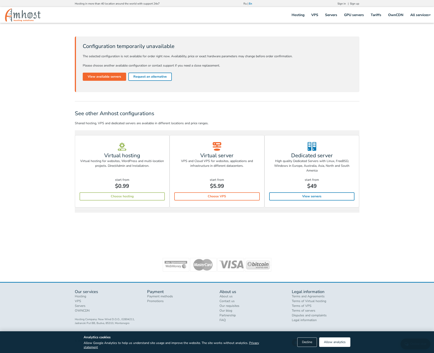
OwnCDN (395, 14)
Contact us (227, 301)
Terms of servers (303, 310)
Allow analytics (335, 342)
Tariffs (376, 14)
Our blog (225, 310)
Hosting (298, 14)
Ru (245, 3)
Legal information (304, 320)
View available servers (104, 76)
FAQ (222, 320)
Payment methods (160, 296)
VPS (314, 14)
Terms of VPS (301, 306)
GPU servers (354, 14)
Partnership (227, 315)
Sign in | (343, 3)
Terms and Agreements (308, 296)
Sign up (354, 3)
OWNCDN (82, 310)
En (250, 3)
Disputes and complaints (309, 315)
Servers (331, 14)
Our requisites (229, 306)
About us (226, 296)
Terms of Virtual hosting (309, 301)
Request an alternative (150, 76)
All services (419, 14)
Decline (307, 342)
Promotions (155, 301)
